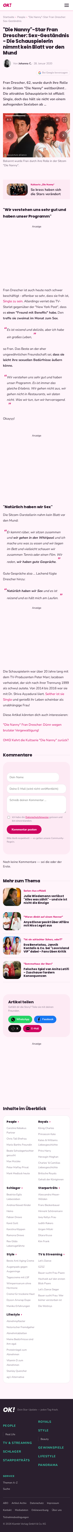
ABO (5, 1503)
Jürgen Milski (45, 1229)
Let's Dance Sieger (48, 1289)
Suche (6, 1489)
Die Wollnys (45, 1306)
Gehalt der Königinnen (51, 1179)
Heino (10, 1211)
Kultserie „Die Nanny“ (43, 184)
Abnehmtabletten (17, 1333)
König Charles (46, 1128)
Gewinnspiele (51, 1448)
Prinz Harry (44, 1151)
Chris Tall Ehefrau (17, 1138)
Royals (43, 1122)
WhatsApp (22, 1019)
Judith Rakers (45, 1223)
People (21, 17)
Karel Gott (12, 1223)
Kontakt (7, 1510)
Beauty (45, 1439)
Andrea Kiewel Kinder (19, 1205)
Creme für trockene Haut (21, 1294)
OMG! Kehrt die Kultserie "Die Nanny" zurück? (36, 740)
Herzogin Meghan (48, 1157)
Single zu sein (13, 301)
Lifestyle (13, 1315)
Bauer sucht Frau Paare (51, 1273)
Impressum (53, 1503)
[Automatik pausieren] (57, 120)
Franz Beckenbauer (49, 1205)
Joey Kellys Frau (47, 1217)
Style (10, 1254)
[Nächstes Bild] (63, 135)
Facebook (47, 1019)
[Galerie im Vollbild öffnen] (64, 120)
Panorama (48, 1465)
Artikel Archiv (19, 1503)
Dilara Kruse (45, 1235)
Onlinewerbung (39, 1510)
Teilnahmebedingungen (16, 1517)
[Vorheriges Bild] (10, 135)
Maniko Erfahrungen (18, 1306)
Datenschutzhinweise (37, 817)
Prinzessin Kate (47, 1134)
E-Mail (35, 1028)
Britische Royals (47, 1173)
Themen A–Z (10, 1482)
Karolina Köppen (16, 1229)
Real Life (10, 1434)
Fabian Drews (14, 1217)
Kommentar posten (24, 829)
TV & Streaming (50, 1254)
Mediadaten (21, 1510)
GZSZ (41, 1267)
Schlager (13, 1188)
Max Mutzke (13, 1161)
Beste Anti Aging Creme (20, 1261)
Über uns (57, 1510)
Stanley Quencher (17, 1371)
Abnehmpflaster (16, 1321)
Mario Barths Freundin (19, 1144)
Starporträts (48, 1188)
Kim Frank (43, 1241)
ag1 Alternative (15, 1377)
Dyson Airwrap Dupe (19, 1300)
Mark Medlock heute (18, 1173)
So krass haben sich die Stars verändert (46, 192)
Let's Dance (44, 1261)
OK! (7, 5)
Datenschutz (37, 1503)
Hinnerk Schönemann (50, 1211)
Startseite (8, 17)
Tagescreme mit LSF (18, 1277)
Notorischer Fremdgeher (20, 1327)
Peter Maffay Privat (18, 1167)
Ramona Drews (15, 1235)
